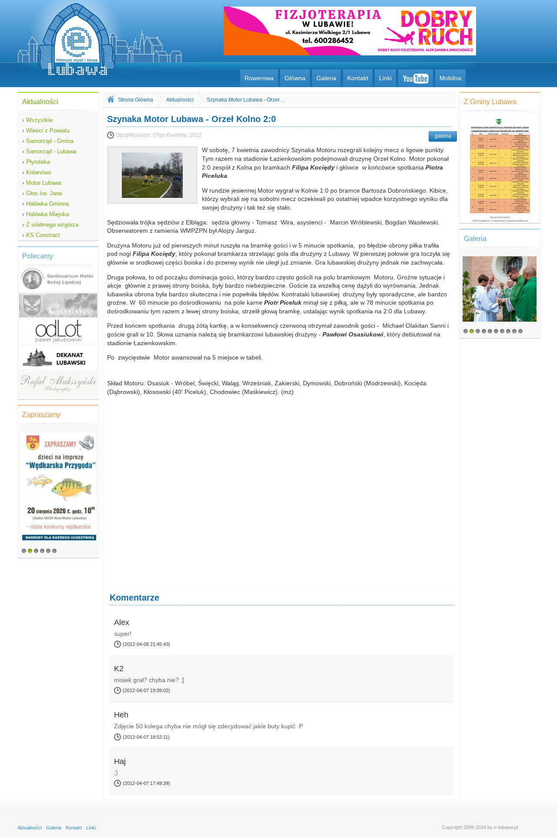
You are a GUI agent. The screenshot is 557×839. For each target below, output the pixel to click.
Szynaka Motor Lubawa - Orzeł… (246, 100)
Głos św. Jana (42, 193)
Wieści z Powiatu (46, 130)
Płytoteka (36, 161)
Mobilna (450, 78)
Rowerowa (259, 78)
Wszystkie (37, 119)
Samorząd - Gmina (48, 140)
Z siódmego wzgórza (50, 224)
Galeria (326, 78)
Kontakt (357, 78)
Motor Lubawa (41, 182)
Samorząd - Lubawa (49, 151)
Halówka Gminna (45, 203)
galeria (443, 136)
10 (520, 331)
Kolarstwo (36, 172)
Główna (295, 78)
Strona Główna (135, 100)
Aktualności (180, 100)
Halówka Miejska (45, 214)
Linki (385, 78)
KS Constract (41, 234)
